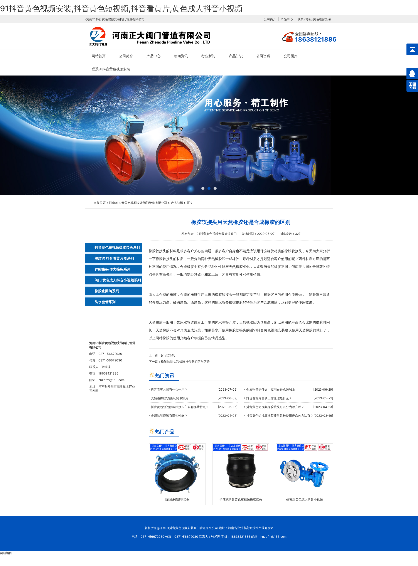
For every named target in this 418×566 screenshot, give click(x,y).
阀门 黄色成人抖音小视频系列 (118, 280)
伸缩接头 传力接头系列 (112, 269)
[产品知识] (168, 355)
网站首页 (99, 56)
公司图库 (291, 56)
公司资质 (263, 56)
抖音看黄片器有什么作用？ (169, 389)
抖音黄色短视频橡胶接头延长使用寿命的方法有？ (279, 415)
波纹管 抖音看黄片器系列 (114, 258)
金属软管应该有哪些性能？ (169, 415)
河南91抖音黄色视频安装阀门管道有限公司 (138, 203)
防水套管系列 (105, 302)
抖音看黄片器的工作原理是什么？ (269, 398)
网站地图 (6, 553)
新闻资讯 (181, 56)
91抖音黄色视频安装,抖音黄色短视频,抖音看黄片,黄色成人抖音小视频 (121, 8)
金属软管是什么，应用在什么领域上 (270, 389)
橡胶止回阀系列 (107, 291)
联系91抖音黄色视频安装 (314, 19)
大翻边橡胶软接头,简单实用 (169, 398)
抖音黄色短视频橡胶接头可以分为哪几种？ (275, 407)
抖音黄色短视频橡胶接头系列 (117, 247)
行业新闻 (208, 56)
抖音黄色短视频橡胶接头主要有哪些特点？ (180, 407)
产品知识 (236, 56)
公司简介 (270, 19)
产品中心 (287, 19)
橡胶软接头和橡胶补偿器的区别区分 (185, 361)
